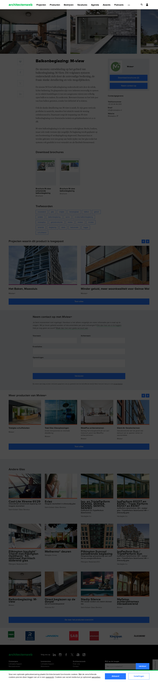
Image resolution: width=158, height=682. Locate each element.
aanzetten (96, 677)
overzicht (50, 677)
